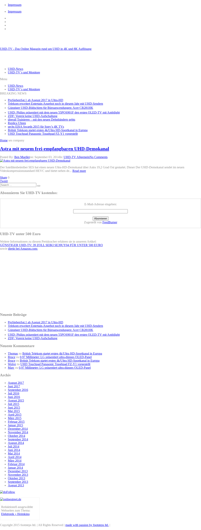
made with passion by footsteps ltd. (87, 525)
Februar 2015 (16, 421)
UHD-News (15, 69)
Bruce (11, 357)
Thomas (13, 353)
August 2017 (16, 382)
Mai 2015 (14, 411)
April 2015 (14, 414)
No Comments (99, 157)
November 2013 (18, 474)
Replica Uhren (17, 123)
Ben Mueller (22, 157)
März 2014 (14, 460)
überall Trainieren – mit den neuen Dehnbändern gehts (41, 119)
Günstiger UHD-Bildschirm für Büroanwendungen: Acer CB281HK (50, 107)
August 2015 (16, 400)
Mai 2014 (14, 453)
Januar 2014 (15, 467)
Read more (79, 170)
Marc (11, 367)
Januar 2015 (15, 425)
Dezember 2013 (18, 471)
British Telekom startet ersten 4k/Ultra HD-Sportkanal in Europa (48, 130)
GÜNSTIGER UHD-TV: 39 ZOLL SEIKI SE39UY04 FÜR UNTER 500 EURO (51, 245)
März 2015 (14, 418)
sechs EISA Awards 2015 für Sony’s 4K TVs (36, 126)
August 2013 (16, 485)
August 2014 (16, 443)
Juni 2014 (14, 450)
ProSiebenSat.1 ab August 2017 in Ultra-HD (35, 100)
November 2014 (18, 432)
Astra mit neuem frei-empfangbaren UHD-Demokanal (54, 148)
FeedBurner (109, 222)
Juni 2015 (14, 407)
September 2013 (18, 481)
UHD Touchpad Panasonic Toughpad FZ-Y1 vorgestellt (43, 133)
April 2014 (14, 457)
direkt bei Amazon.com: (23, 248)
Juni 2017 (14, 386)
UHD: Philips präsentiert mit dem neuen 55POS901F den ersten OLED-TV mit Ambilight (64, 112)
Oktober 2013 (16, 478)
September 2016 (18, 390)
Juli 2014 (13, 446)
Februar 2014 (16, 464)
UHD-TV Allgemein (77, 157)
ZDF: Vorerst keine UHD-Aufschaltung (32, 116)
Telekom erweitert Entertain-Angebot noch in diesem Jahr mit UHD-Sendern (55, 103)
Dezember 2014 (18, 428)
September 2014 (18, 439)
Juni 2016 (14, 397)
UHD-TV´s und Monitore (24, 72)
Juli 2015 (13, 404)
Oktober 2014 (16, 435)
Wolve (12, 364)
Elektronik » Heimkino (15, 514)
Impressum (14, 4)
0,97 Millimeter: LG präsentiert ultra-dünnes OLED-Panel (56, 357)
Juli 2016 (13, 393)
